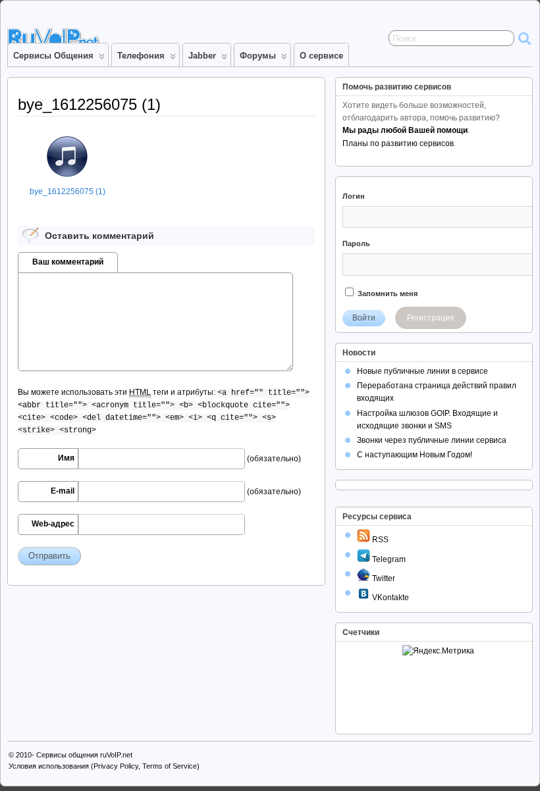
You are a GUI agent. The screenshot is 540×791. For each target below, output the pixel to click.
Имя (66, 458)
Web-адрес (53, 523)
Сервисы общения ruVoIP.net (84, 755)
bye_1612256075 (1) (67, 191)
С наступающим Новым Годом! (414, 454)
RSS (379, 539)
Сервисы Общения (53, 56)
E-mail (62, 491)
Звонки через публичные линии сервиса (431, 440)
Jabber (202, 56)
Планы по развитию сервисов (398, 143)
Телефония (141, 56)
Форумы (258, 56)
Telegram (388, 559)
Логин (353, 196)
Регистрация (430, 317)
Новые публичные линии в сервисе (422, 371)
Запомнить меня (387, 293)
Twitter (382, 578)
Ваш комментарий (67, 262)
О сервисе (321, 56)
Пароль (356, 243)
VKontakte (389, 597)
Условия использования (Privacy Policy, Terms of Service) (104, 766)
